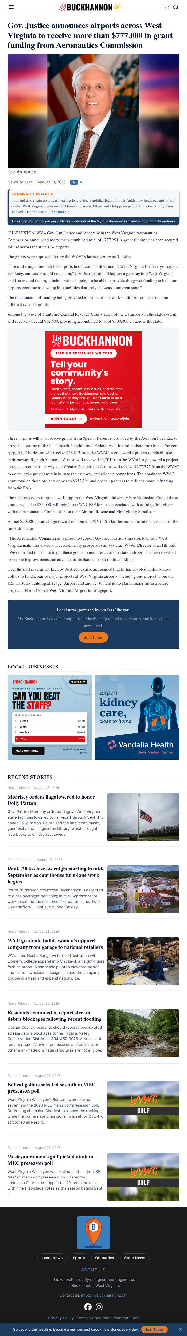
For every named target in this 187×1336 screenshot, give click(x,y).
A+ (82, 182)
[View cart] (166, 7)
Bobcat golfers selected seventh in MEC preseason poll (51, 1088)
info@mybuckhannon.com (104, 1295)
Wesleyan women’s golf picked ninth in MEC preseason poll (50, 1159)
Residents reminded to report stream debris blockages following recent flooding (55, 1016)
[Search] (175, 7)
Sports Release (19, 1076)
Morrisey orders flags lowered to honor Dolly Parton (51, 800)
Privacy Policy (61, 1318)
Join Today (154, 1329)
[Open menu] (11, 7)
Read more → (59, 212)
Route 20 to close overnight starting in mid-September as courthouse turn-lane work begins (56, 875)
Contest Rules (126, 1318)
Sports (79, 1258)
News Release (18, 788)
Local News (52, 1258)
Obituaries (104, 1258)
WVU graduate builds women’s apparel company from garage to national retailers (55, 944)
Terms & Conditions (94, 1318)
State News (134, 1258)
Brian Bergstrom (20, 859)
